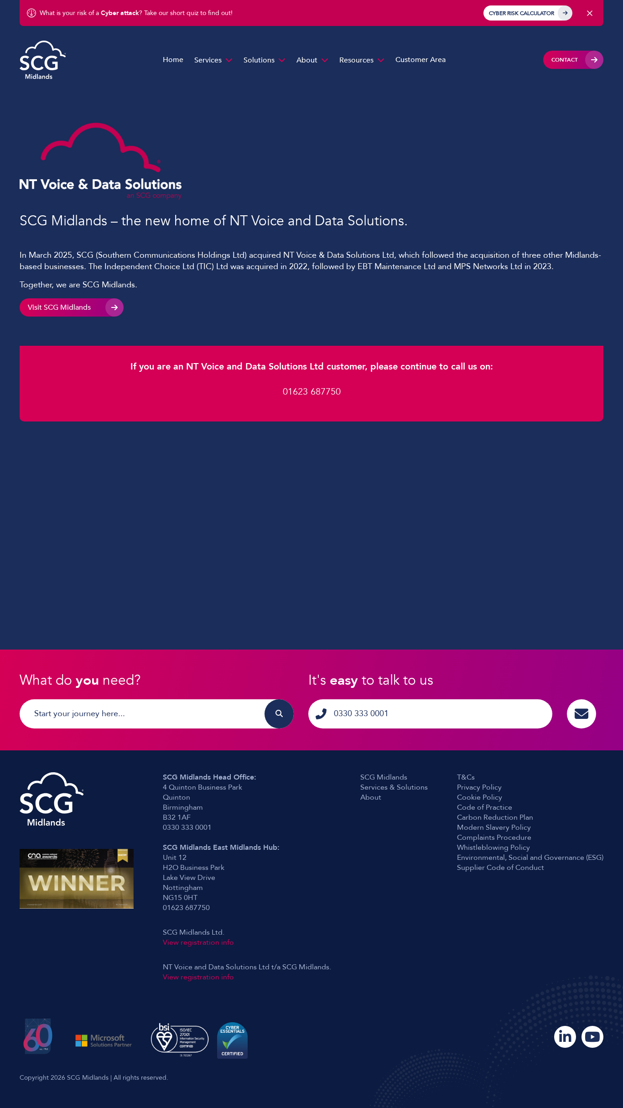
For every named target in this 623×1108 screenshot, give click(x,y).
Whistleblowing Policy (493, 848)
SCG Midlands (383, 777)
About (306, 60)
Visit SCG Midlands (59, 307)
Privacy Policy (479, 787)
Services (208, 60)
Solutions (259, 60)
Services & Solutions (394, 787)
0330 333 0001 (361, 713)
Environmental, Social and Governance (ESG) (530, 858)
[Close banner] (589, 13)
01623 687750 (312, 391)
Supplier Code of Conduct (500, 868)
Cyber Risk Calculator (521, 13)
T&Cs (466, 777)
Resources (356, 60)
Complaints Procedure (494, 837)
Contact (564, 59)
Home (173, 60)
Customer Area (420, 60)
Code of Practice (484, 807)
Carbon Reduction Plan (495, 817)
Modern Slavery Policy (494, 827)
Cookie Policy (479, 797)
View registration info (198, 942)
